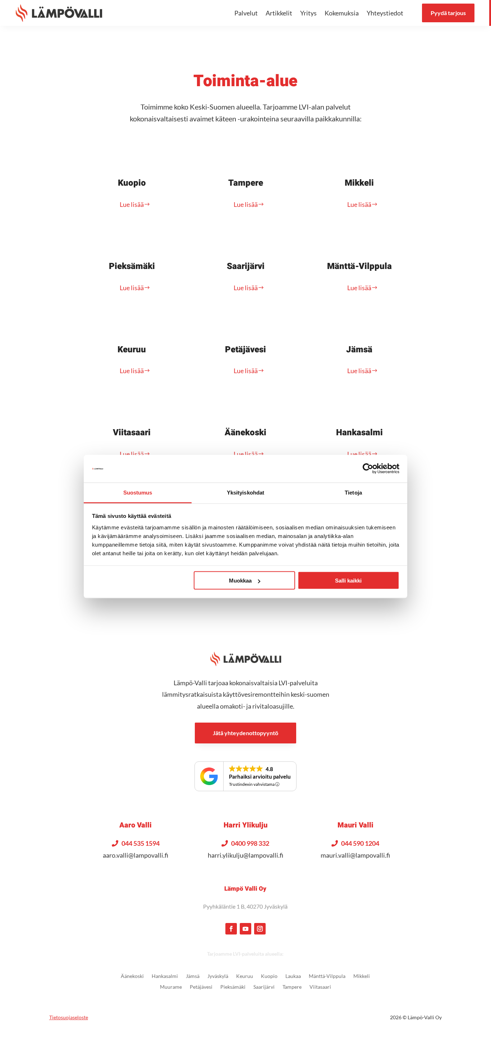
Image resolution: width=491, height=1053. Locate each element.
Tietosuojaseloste (68, 1017)
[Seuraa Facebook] (231, 928)
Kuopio (132, 183)
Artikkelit (279, 13)
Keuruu (132, 349)
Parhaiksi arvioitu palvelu (260, 776)
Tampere (245, 183)
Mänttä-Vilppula (359, 266)
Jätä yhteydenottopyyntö (245, 732)
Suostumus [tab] (137, 492)
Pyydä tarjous (448, 12)
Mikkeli (359, 183)
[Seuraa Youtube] (245, 928)
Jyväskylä (217, 976)
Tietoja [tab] (353, 492)
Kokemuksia (342, 13)
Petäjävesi (245, 349)
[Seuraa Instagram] (260, 928)
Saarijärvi (246, 266)
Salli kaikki (348, 580)
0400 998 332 (250, 843)
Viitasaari (132, 432)
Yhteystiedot (385, 13)
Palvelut (246, 13)
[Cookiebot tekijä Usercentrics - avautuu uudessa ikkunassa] (367, 468)
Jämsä (359, 349)
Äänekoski (245, 432)
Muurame (171, 987)
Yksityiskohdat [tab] (245, 492)
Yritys (308, 13)
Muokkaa (240, 580)
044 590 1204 (360, 843)
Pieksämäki (132, 266)
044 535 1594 (140, 843)
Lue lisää (132, 204)
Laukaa (293, 976)
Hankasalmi (359, 432)
